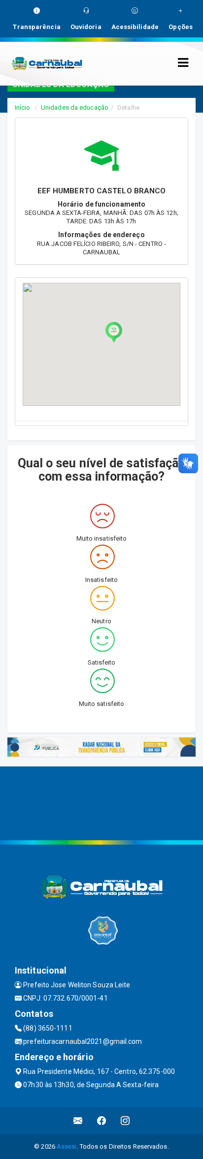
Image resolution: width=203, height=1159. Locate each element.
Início (23, 107)
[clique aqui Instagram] (125, 1120)
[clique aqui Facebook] (101, 1120)
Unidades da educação (74, 107)
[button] (114, 332)
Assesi (67, 1146)
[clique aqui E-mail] (78, 1120)
